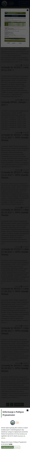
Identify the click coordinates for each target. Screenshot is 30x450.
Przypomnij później (7, 447)
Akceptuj (17, 447)
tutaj (10, 444)
